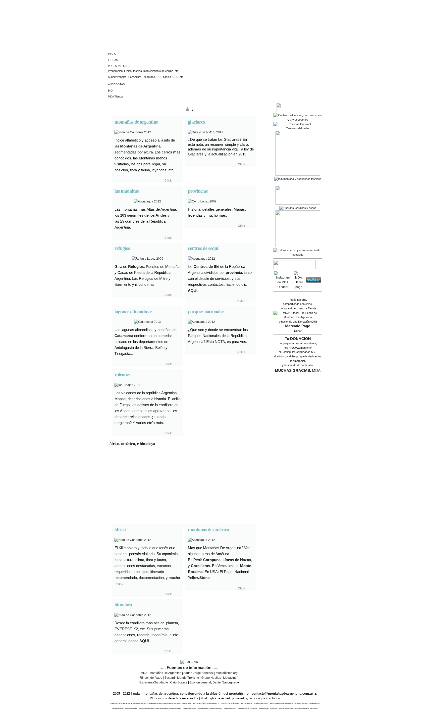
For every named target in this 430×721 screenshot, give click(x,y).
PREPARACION (117, 65)
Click (168, 180)
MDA (316, 370)
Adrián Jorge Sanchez (198, 673)
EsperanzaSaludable (153, 682)
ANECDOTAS (116, 84)
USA (214, 572)
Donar (298, 330)
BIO (110, 90)
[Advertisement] (189, 486)
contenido (306, 303)
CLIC (167, 651)
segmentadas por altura (133, 152)
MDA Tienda (115, 96)
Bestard (169, 677)
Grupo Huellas (211, 677)
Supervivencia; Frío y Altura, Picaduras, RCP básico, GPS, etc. (146, 76)
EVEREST (122, 629)
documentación (151, 578)
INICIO (112, 53)
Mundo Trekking (188, 677)
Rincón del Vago (151, 677)
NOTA (241, 301)
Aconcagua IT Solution (264, 698)
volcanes (128, 393)
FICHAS (113, 59)
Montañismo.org (227, 673)
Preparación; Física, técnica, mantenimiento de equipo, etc (143, 70)
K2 (135, 629)
